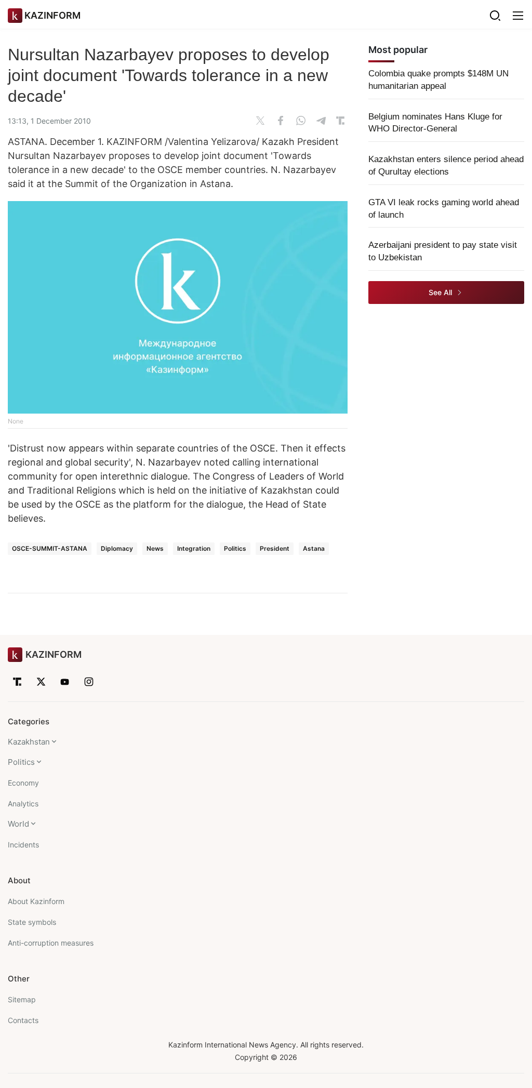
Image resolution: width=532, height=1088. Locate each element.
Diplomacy (117, 548)
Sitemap (22, 999)
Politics (235, 548)
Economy (23, 782)
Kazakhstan (29, 742)
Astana (314, 548)
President (274, 548)
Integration (193, 548)
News (155, 548)
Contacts (23, 1020)
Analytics (23, 803)
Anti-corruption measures (51, 942)
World (18, 824)
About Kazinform (36, 901)
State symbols (32, 922)
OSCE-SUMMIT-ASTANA (49, 548)
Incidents (23, 844)
